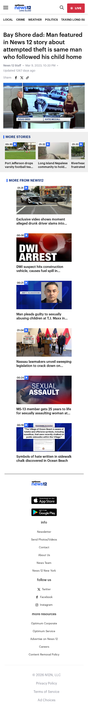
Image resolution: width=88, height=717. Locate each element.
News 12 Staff (12, 65)
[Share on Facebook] (16, 77)
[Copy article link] (27, 77)
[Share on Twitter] (21, 77)
